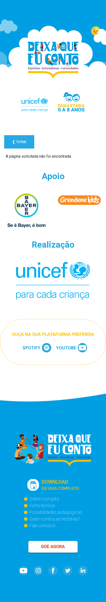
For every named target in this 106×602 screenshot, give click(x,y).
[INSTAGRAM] (38, 572)
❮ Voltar (19, 141)
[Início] (53, 60)
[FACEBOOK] (53, 572)
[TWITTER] (68, 572)
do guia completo (60, 485)
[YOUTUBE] (23, 572)
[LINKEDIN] (82, 572)
